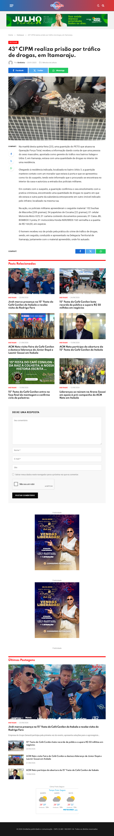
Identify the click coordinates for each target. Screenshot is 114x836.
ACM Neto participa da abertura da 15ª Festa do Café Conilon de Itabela (81, 348)
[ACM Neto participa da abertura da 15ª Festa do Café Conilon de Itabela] (83, 326)
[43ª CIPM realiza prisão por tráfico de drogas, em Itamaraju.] (57, 108)
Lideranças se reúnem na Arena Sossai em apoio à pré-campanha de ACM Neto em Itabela (83, 395)
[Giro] (57, 5)
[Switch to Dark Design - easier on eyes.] (98, 5)
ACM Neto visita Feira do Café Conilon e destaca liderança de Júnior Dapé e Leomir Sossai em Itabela (31, 350)
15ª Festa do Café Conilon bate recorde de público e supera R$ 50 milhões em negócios (80, 305)
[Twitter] (11, 161)
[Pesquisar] (102, 6)
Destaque (13, 42)
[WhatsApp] (11, 168)
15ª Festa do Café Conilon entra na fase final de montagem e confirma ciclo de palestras (29, 395)
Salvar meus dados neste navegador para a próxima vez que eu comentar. (47, 474)
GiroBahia (21, 63)
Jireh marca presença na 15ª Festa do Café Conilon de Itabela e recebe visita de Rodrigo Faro (30, 305)
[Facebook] (11, 154)
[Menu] (11, 6)
